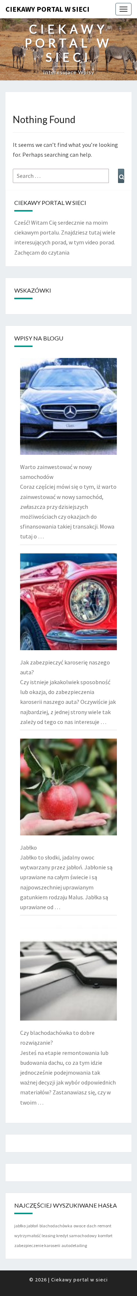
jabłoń (32, 1225)
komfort (105, 1235)
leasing (48, 1235)
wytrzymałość (27, 1235)
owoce (79, 1225)
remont (104, 1225)
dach (91, 1225)
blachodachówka (55, 1225)
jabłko (20, 1225)
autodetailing (74, 1245)
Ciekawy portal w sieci (47, 9)
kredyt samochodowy (76, 1235)
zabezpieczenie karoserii (37, 1245)
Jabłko (28, 847)
